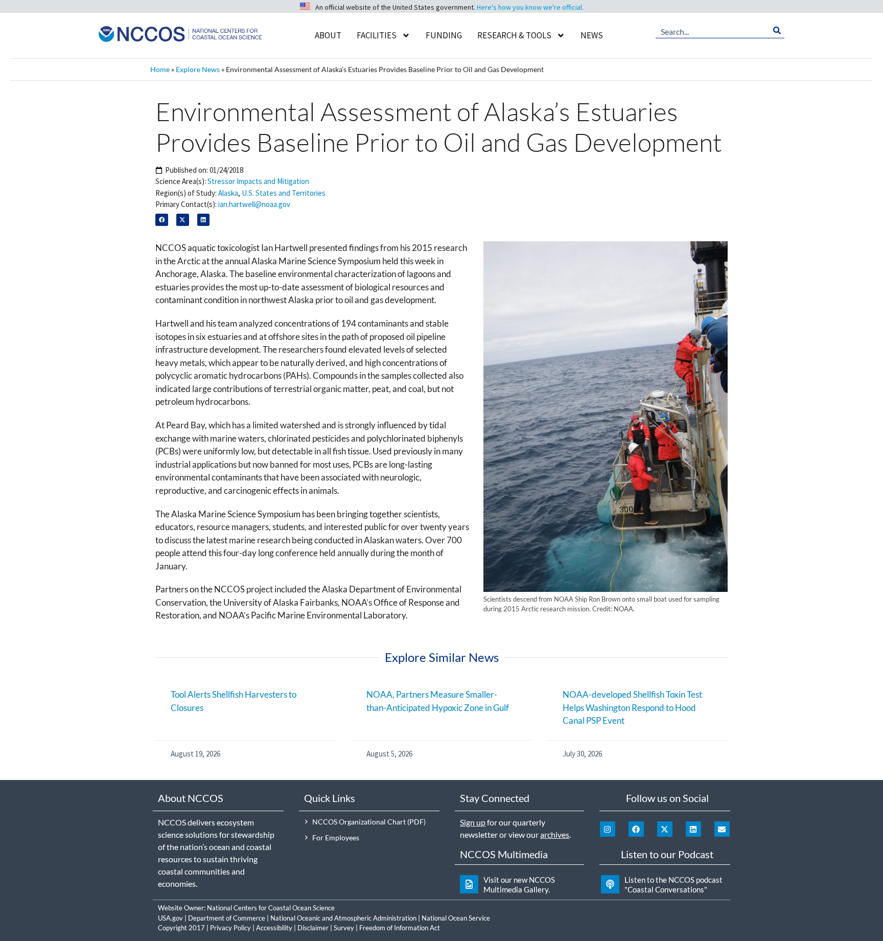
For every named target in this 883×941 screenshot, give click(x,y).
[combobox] (713, 30)
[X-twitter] (664, 829)
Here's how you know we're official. (530, 7)
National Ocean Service (456, 918)
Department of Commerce (226, 918)
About (328, 35)
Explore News (198, 69)
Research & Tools (514, 35)
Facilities (377, 35)
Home (160, 69)
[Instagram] (607, 829)
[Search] (777, 30)
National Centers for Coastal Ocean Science (271, 908)
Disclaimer (313, 928)
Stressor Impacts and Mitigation (258, 181)
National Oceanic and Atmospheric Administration (343, 918)
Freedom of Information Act (399, 928)
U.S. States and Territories (284, 193)
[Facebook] (636, 829)
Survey (344, 928)
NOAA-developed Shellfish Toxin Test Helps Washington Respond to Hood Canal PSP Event (632, 707)
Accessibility (274, 928)
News (591, 35)
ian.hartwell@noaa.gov (254, 204)
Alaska (228, 193)
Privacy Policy (230, 928)
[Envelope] (722, 829)
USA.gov (170, 918)
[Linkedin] (693, 829)
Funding (444, 35)
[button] (161, 220)
